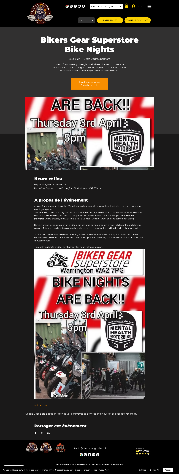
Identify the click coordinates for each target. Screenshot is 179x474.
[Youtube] (79, 6)
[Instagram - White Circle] (71, 6)
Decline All (154, 470)
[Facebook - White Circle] (75, 6)
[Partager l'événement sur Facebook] (35, 433)
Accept (167, 470)
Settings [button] (142, 470)
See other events (89, 85)
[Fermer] (175, 470)
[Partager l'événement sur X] (42, 433)
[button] (126, 6)
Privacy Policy (103, 470)
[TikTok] (83, 6)
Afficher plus (40, 405)
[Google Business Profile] (67, 6)
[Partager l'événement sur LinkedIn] (48, 433)
